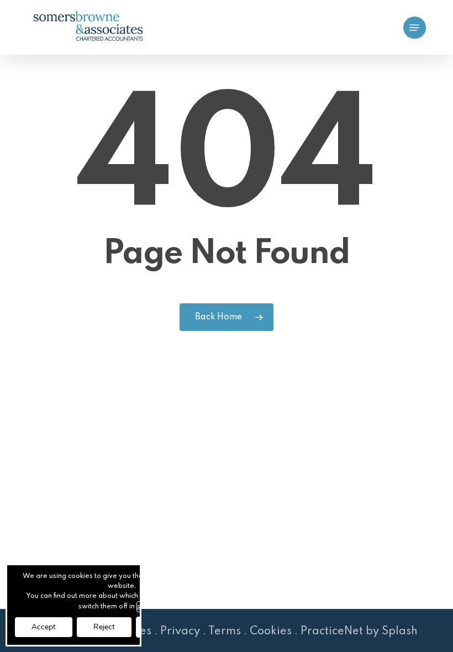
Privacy (180, 631)
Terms (224, 631)
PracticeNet (332, 631)
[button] (414, 27)
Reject (104, 627)
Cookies (271, 631)
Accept (43, 627)
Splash (400, 631)
